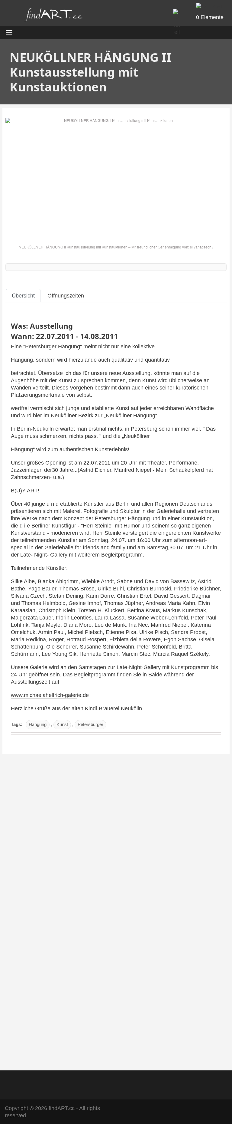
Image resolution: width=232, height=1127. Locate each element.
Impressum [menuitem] (93, 1083)
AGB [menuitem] (66, 1083)
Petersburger (90, 724)
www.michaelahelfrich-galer (44, 695)
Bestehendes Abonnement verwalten (59, 1046)
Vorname (23, 923)
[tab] (23, 295)
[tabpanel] (116, 527)
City (17, 988)
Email (18, 884)
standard (34, 818)
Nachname (24, 956)
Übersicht (23, 296)
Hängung (38, 724)
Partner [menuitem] (123, 1083)
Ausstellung (51, 326)
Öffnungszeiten (65, 296)
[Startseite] (53, 16)
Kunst (62, 724)
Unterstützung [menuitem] (156, 1083)
